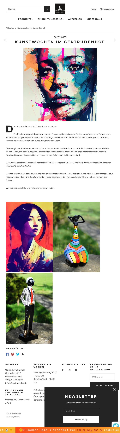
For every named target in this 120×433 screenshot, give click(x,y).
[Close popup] (114, 390)
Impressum (10, 399)
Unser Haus (94, 19)
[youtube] (76, 370)
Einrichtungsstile (49, 19)
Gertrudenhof (16, 413)
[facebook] (63, 370)
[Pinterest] (12, 354)
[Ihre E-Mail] (102, 376)
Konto (93, 9)
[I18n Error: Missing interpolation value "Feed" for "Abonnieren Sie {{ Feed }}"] (23, 354)
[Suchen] (25, 9)
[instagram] (69, 370)
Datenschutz (24, 399)
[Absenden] (47, 9)
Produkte (24, 19)
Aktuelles (75, 19)
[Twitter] (17, 354)
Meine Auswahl (107, 9)
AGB (9, 403)
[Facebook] (7, 354)
